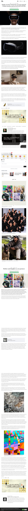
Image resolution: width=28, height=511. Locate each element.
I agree (23, 509)
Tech (13, 3)
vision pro (24, 126)
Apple (5, 126)
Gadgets (16, 3)
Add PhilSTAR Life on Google (13, 9)
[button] (26, 1)
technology (9, 126)
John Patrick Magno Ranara (14, 7)
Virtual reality (18, 126)
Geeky (11, 3)
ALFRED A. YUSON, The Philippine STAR (14, 270)
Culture (14, 267)
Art (16, 267)
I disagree (25, 509)
